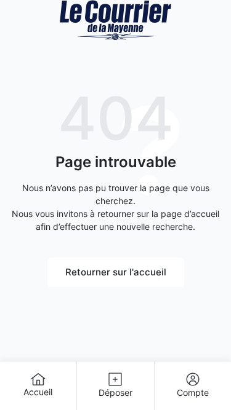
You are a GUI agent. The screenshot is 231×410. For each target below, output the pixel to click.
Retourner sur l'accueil (115, 272)
